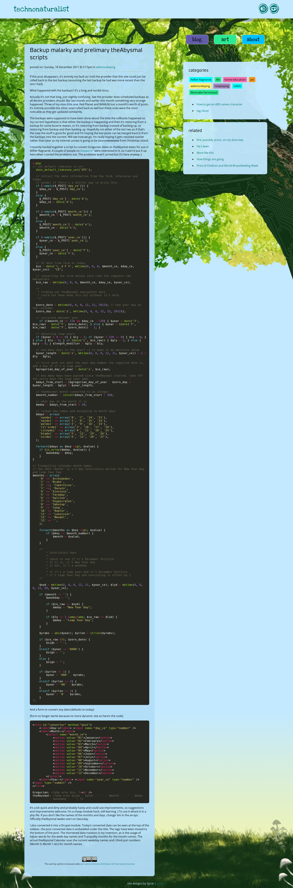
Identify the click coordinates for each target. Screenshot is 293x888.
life (218, 79)
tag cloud (203, 111)
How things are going (210, 159)
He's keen (203, 146)
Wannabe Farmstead (204, 92)
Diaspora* (87, 151)
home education (235, 79)
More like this (205, 153)
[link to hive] (263, 9)
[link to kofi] (274, 9)
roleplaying (222, 86)
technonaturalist (41, 9)
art (225, 39)
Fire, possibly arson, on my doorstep (220, 140)
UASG (237, 86)
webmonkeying (105, 67)
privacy (161, 883)
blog (197, 39)
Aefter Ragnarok (201, 79)
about (253, 39)
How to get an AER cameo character (219, 104)
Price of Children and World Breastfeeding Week (227, 165)
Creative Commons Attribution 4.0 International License (108, 863)
